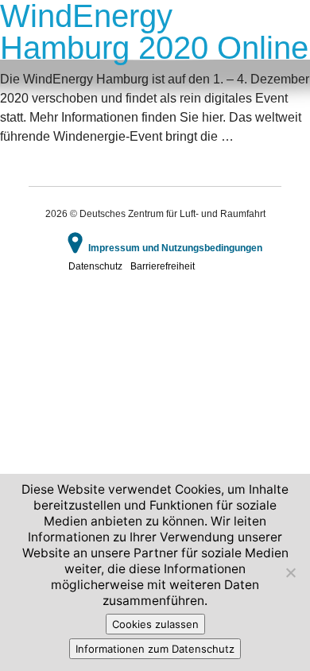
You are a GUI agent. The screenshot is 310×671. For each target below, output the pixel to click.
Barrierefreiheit (162, 266)
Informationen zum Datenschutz (155, 648)
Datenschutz (95, 266)
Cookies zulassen (155, 624)
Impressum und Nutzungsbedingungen (175, 248)
